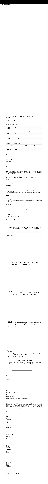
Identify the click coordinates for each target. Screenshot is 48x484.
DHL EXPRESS (8, 426)
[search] (39, 4)
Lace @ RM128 (8, 462)
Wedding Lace (8, 466)
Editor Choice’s (8, 465)
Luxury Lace (8, 464)
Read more (10, 351)
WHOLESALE (8, 419)
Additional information (10, 167)
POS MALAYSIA (9, 427)
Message (7, 375)
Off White (7, 451)
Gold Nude (8, 452)
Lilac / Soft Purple (9, 446)
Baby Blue (8, 445)
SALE (7, 461)
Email (7, 369)
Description (8, 166)
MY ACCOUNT (8, 418)
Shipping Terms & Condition (10, 422)
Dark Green (8, 440)
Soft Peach (8, 447)
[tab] (24, 166)
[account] (41, 4)
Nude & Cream (8, 453)
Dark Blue (7, 438)
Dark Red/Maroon (9, 439)
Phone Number (9, 371)
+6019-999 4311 (12, 396)
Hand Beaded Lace (9, 467)
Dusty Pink (8, 444)
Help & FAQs (8, 421)
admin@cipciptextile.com (12, 392)
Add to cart (9, 161)
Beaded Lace (8, 463)
